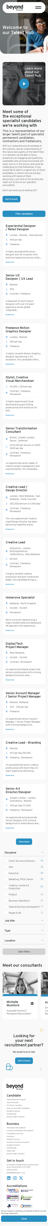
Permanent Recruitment (16, 1128)
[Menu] (38, 7)
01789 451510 (12, 1170)
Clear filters (24, 951)
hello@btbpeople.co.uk (16, 1172)
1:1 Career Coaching (14, 1105)
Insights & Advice (13, 1111)
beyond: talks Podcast (15, 1117)
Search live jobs (13, 1102)
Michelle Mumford (13, 1003)
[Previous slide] (8, 995)
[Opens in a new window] (24, 83)
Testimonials (12, 1114)
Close (24, 1218)
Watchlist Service (13, 1139)
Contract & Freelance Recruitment (20, 1130)
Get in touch (11, 199)
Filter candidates (24, 213)
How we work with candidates (18, 1108)
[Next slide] (40, 995)
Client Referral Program (16, 1099)
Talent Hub (11, 1151)
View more (24, 841)
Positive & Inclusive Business (18, 1142)
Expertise (10, 1136)
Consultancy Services (15, 1133)
